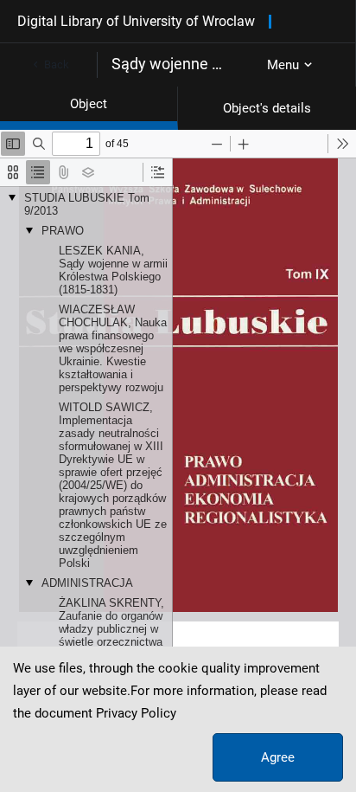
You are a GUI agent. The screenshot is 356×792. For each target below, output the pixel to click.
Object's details (267, 108)
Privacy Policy (136, 713)
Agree (278, 757)
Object (88, 104)
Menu (283, 65)
